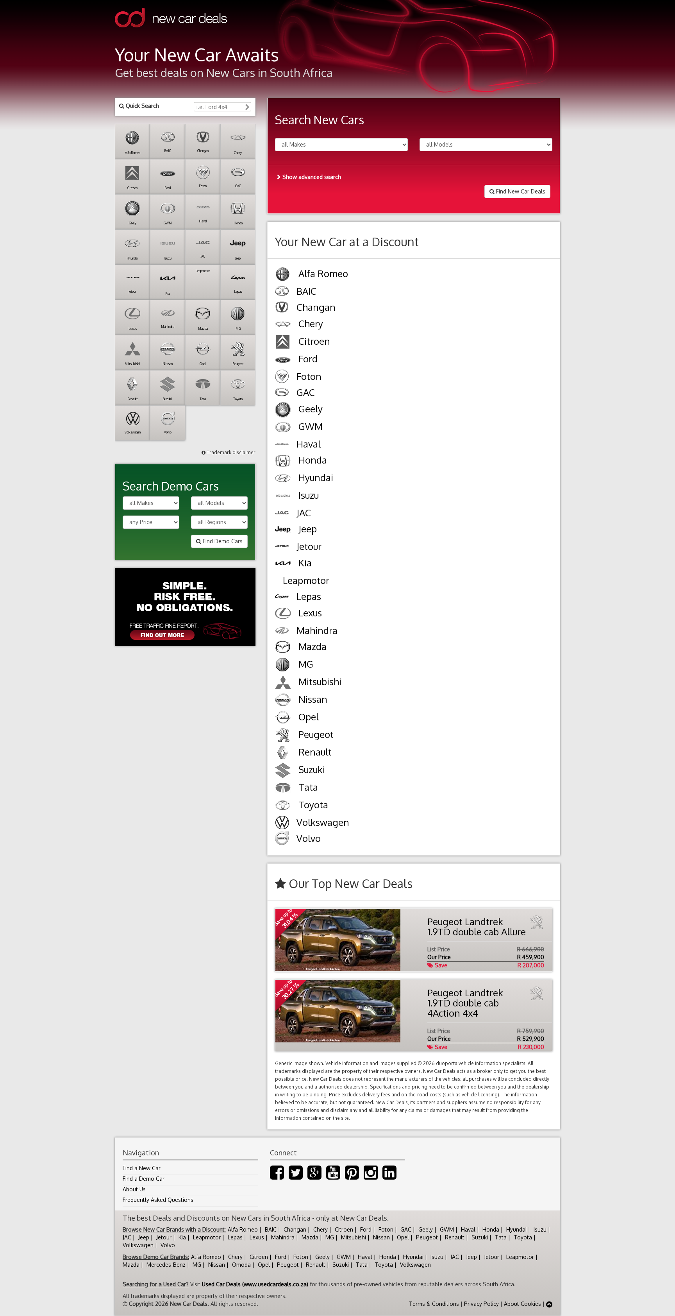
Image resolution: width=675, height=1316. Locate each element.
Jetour (163, 1237)
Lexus (257, 1237)
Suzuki (479, 1237)
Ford (365, 1229)
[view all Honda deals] (283, 462)
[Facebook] (277, 1176)
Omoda (241, 1264)
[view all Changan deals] (282, 308)
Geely (425, 1229)
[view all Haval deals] (282, 445)
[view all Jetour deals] (282, 547)
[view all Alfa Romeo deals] (283, 275)
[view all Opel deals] (283, 718)
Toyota (523, 1237)
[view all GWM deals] (283, 428)
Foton (386, 1229)
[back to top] (549, 1303)
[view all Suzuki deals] (283, 771)
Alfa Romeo (243, 1229)
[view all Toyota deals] (283, 806)
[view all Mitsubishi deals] (283, 683)
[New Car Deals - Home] (171, 33)
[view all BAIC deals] (282, 292)
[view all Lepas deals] (282, 597)
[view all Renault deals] (283, 754)
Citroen (344, 1229)
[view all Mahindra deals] (282, 631)
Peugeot (427, 1237)
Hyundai (516, 1229)
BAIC (271, 1229)
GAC (405, 1229)
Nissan (381, 1237)
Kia (182, 1237)
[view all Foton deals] (282, 377)
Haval (468, 1229)
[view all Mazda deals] (283, 648)
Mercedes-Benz (166, 1264)
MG (329, 1237)
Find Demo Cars (222, 541)
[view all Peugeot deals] (283, 736)
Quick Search (141, 105)
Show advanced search (311, 177)
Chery (320, 1229)
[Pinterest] (352, 1176)
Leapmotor (207, 1237)
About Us (134, 1189)
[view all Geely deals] (283, 410)
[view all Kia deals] (283, 564)
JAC (127, 1237)
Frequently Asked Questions (158, 1199)
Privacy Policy (481, 1303)
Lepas (235, 1237)
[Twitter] (296, 1176)
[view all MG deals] (283, 666)
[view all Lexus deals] (283, 614)
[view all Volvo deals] (282, 839)
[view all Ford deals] (283, 360)
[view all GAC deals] (282, 393)
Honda (490, 1229)
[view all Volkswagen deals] (282, 823)
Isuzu (540, 1229)
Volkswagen (138, 1245)
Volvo (168, 1245)
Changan (295, 1229)
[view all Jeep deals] (283, 530)
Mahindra (283, 1237)
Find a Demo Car (143, 1178)
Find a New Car (142, 1168)
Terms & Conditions (434, 1303)
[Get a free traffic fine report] (185, 607)
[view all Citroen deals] (283, 343)
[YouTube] (333, 1176)
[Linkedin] (389, 1176)
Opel (403, 1237)
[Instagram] (371, 1176)
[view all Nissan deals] (283, 701)
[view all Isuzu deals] (283, 497)
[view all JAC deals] (282, 513)
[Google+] (314, 1176)
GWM (447, 1229)
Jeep (143, 1237)
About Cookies (522, 1303)
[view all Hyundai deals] (283, 479)
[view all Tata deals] (283, 789)
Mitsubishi (353, 1237)
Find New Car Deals (520, 191)
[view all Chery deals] (283, 325)
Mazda (310, 1237)
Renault (454, 1237)
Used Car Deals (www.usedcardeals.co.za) (255, 1284)
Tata (501, 1237)
